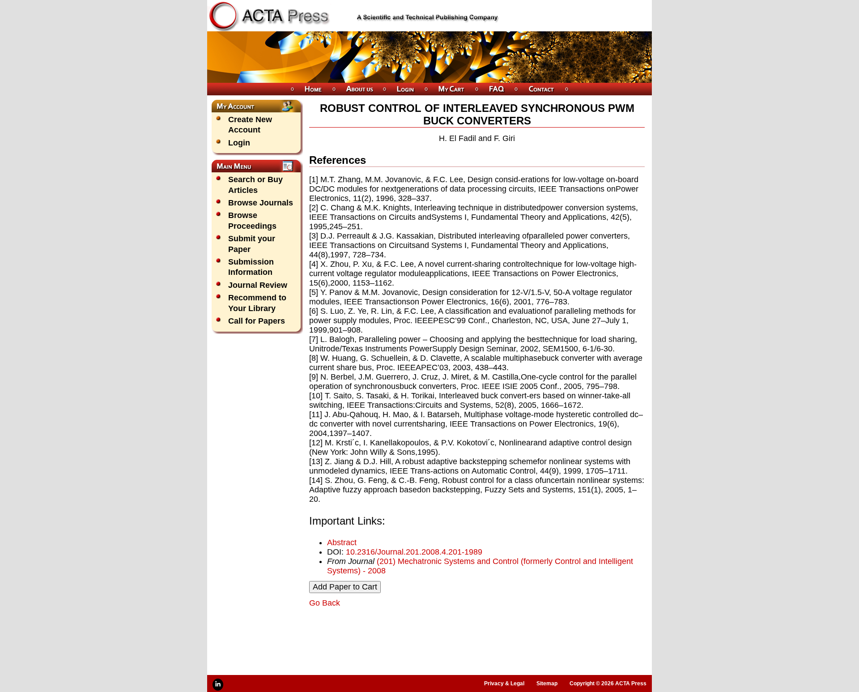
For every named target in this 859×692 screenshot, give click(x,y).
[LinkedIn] (218, 685)
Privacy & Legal (504, 683)
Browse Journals (260, 202)
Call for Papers (256, 320)
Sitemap (546, 683)
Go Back (324, 602)
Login (239, 142)
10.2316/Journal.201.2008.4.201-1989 (414, 551)
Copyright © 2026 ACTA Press (608, 683)
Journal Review (257, 285)
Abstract (342, 542)
